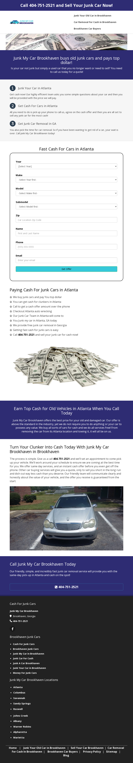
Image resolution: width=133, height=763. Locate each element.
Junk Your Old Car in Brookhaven (44, 748)
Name (19, 228)
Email (19, 255)
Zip (18, 215)
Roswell (18, 709)
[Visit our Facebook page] (12, 629)
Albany (17, 721)
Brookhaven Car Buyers (63, 751)
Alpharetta (20, 732)
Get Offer (66, 269)
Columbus (19, 692)
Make (19, 175)
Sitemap (111, 751)
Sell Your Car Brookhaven (87, 748)
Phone (19, 242)
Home (13, 748)
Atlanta (18, 687)
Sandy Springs (22, 703)
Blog (66, 755)
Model (19, 188)
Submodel (22, 202)
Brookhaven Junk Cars (26, 648)
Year (18, 161)
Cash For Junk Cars (24, 644)
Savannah (19, 698)
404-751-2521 (42, 5)
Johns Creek (20, 715)
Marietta (18, 737)
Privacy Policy (92, 751)
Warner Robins (22, 726)
